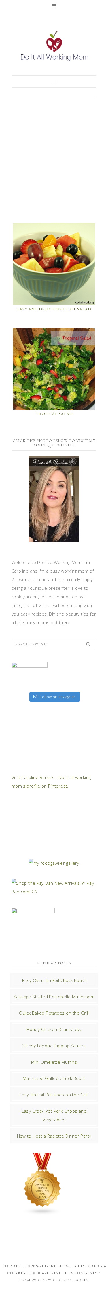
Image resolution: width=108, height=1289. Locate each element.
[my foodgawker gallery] (54, 863)
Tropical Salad (54, 413)
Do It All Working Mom (54, 47)
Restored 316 (92, 1266)
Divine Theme (61, 1273)
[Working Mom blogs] (43, 1212)
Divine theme (56, 1266)
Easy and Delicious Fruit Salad (54, 309)
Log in (81, 1280)
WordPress (60, 1280)
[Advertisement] (54, 159)
